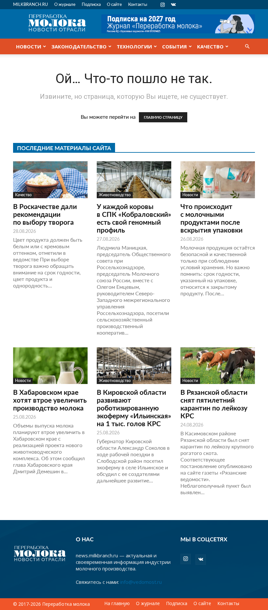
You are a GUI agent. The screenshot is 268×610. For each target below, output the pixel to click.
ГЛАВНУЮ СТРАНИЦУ (163, 117)
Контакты (137, 4)
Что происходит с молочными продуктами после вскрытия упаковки (211, 218)
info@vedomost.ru (141, 582)
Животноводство (115, 195)
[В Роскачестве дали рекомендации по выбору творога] (50, 179)
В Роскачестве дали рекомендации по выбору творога (45, 214)
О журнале (64, 4)
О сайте (114, 4)
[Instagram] (162, 4)
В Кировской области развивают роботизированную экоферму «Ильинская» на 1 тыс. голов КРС (134, 407)
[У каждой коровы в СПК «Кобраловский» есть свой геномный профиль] (134, 179)
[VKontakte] (173, 4)
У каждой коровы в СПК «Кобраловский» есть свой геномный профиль (134, 218)
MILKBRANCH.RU (30, 4)
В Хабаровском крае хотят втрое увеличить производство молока (50, 399)
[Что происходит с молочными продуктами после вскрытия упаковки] (217, 179)
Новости (28, 46)
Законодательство (79, 46)
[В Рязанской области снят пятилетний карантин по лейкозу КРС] (217, 365)
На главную (117, 603)
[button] (247, 46)
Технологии (134, 46)
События (174, 46)
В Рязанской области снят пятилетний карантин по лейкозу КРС (213, 403)
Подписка (91, 4)
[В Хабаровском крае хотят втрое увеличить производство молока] (50, 365)
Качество (210, 46)
